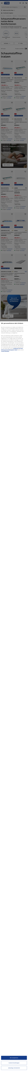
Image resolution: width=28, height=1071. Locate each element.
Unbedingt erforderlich (14, 1068)
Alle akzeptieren (14, 1057)
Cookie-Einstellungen (14, 1063)
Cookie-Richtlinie (5, 351)
